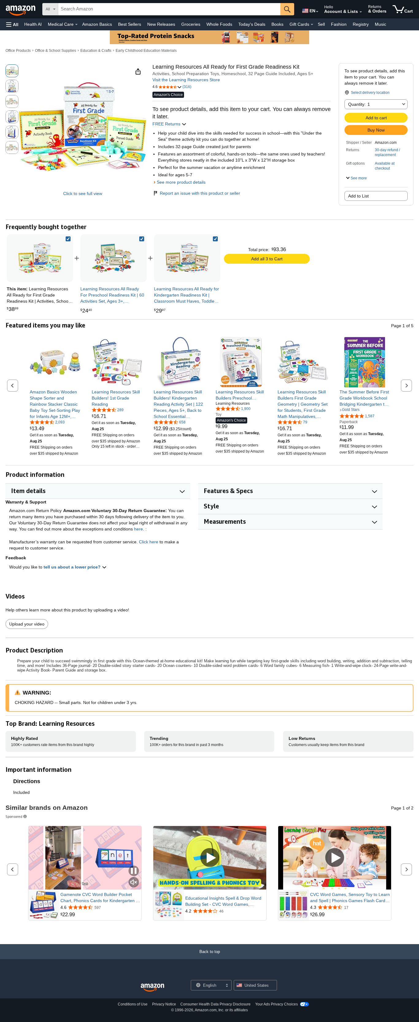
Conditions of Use (133, 1004)
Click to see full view (82, 193)
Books (277, 24)
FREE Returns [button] (167, 123)
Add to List (358, 195)
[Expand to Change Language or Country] (317, 11)
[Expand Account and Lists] (360, 12)
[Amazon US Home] (152, 988)
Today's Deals (251, 24)
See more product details (181, 182)
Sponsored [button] (14, 816)
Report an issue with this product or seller (200, 193)
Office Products (18, 50)
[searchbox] (169, 9)
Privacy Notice (164, 1004)
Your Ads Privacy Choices (276, 1004)
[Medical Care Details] (76, 24)
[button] (12, 24)
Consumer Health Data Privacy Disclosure (215, 1004)
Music (380, 24)
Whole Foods (219, 24)
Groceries (190, 24)
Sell (321, 24)
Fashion (339, 24)
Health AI (33, 24)
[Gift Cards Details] (312, 24)
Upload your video (26, 624)
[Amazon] (21, 9)
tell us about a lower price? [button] (73, 567)
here (138, 528)
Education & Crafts (95, 50)
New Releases (161, 24)
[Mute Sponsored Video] (134, 882)
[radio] (12, 71)
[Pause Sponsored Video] (134, 871)
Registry (361, 24)
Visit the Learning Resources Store (186, 79)
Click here (148, 541)
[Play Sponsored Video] (209, 858)
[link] (113, 258)
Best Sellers (129, 24)
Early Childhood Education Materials (146, 50)
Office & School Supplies (55, 50)
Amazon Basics (97, 24)
